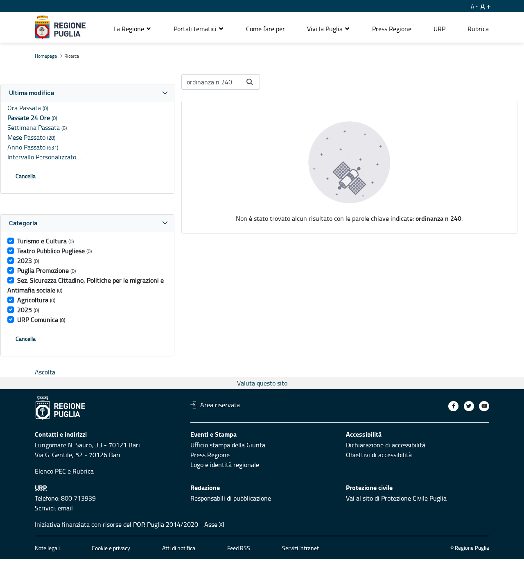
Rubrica (83, 471)
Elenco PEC (50, 471)
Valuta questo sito (262, 383)
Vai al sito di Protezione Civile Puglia (396, 498)
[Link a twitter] (469, 406)
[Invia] (249, 81)
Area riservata (220, 404)
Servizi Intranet (300, 548)
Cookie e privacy (111, 548)
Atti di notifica (178, 548)
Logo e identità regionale (224, 464)
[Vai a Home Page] (60, 27)
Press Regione (210, 454)
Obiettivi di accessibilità (379, 454)
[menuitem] (265, 29)
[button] (132, 29)
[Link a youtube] (484, 406)
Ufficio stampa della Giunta (227, 444)
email (65, 507)
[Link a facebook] (453, 406)
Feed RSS (238, 548)
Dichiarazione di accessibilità (385, 444)
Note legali (47, 548)
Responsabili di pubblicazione (230, 498)
